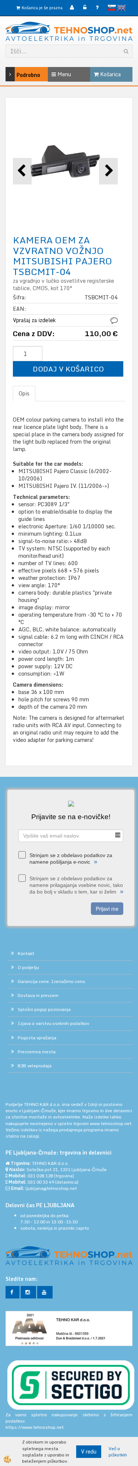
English (121, 8)
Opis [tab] (24, 393)
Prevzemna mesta (37, 1051)
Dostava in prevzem (38, 995)
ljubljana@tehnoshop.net (51, 1188)
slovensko (112, 8)
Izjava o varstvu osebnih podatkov (53, 1023)
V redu (88, 1451)
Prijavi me (107, 908)
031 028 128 (40, 1175)
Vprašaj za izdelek (34, 320)
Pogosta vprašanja (37, 1037)
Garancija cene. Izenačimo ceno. (52, 981)
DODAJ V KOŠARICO (68, 368)
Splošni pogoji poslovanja (44, 1009)
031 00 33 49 (41, 1181)
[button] (108, 171)
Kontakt (26, 953)
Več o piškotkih (118, 1451)
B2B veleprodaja (35, 1065)
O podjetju (28, 967)
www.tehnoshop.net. (111, 1123)
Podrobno (19, 75)
